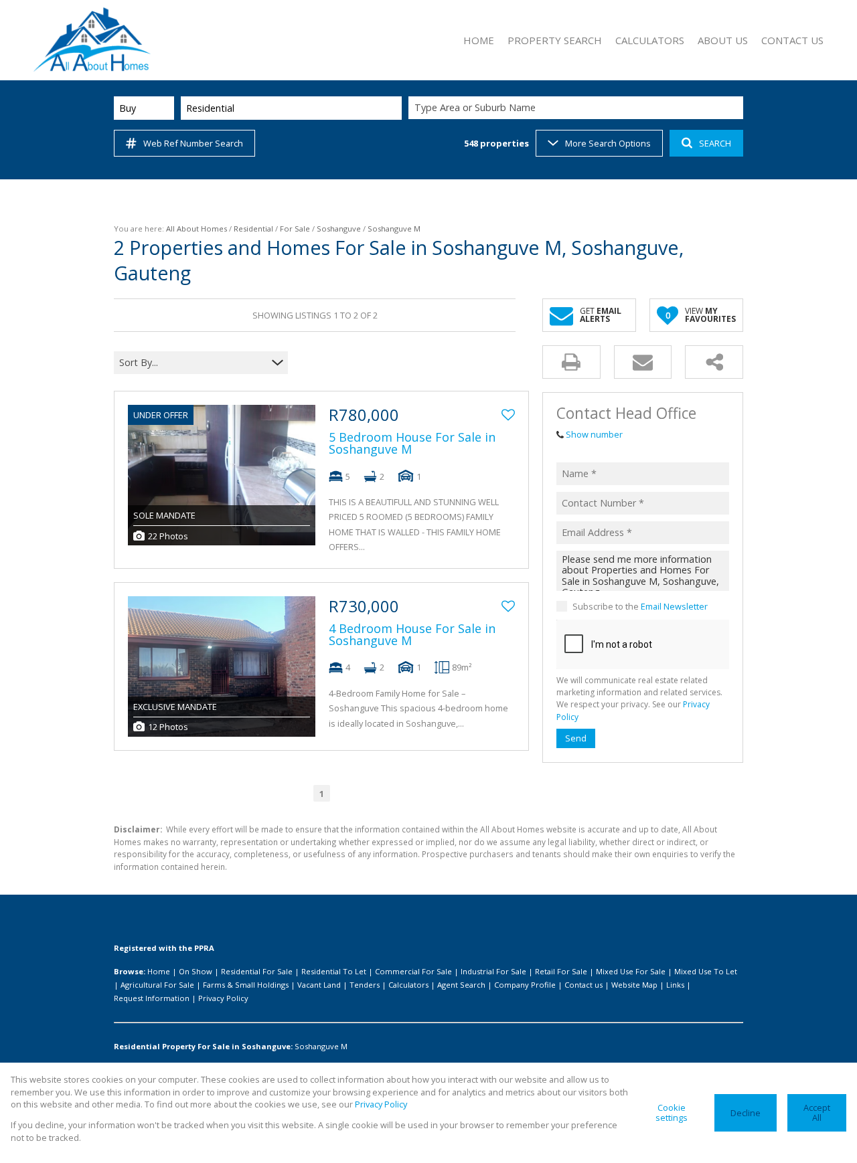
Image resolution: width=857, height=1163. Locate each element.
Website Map (634, 985)
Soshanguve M (321, 1046)
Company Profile (525, 985)
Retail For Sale (561, 971)
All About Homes (196, 228)
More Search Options (608, 143)
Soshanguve (339, 228)
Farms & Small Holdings (246, 985)
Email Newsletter (674, 606)
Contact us (583, 985)
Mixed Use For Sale (631, 971)
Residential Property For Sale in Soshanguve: (203, 1046)
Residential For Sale (257, 971)
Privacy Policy (223, 998)
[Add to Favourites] (508, 415)
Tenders (364, 985)
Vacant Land (319, 985)
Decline (745, 1113)
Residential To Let (333, 971)
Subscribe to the (640, 606)
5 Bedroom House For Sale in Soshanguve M (412, 443)
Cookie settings (671, 1112)
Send (576, 738)
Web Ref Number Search (193, 143)
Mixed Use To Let (705, 971)
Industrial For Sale (493, 971)
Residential (253, 228)
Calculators (408, 985)
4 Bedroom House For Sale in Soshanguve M (412, 634)
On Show (195, 971)
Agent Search (461, 985)
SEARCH (715, 143)
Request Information (151, 998)
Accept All (816, 1112)
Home (158, 971)
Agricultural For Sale (157, 985)
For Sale (295, 228)
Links (675, 985)
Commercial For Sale (413, 971)
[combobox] (578, 108)
